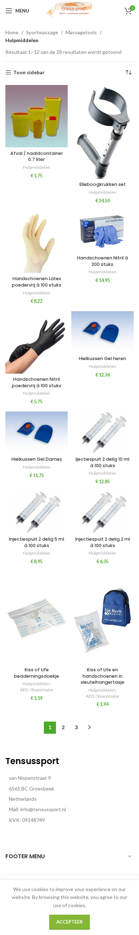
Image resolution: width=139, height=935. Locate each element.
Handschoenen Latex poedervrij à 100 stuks (36, 282)
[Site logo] (69, 10)
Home (12, 32)
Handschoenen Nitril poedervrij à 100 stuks (36, 382)
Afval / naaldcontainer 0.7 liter (36, 156)
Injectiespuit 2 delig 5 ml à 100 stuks (36, 542)
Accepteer (69, 922)
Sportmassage (42, 32)
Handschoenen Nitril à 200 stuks (102, 261)
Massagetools (81, 32)
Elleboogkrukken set (102, 184)
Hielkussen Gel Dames (36, 459)
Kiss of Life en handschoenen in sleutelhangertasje (102, 676)
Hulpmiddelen (36, 167)
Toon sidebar (29, 72)
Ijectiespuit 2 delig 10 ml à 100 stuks (102, 462)
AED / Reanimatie (36, 689)
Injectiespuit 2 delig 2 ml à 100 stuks (102, 542)
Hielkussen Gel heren (102, 358)
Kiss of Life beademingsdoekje (36, 673)
